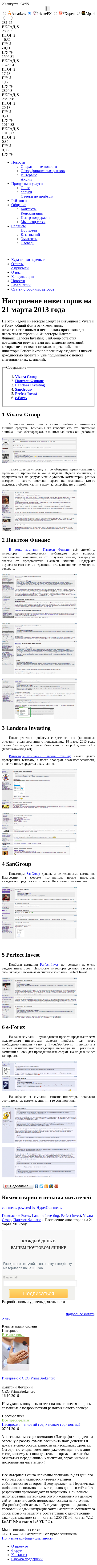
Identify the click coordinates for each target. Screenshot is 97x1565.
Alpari (90, 14)
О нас (25, 188)
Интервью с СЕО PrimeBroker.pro (28, 1378)
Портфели (29, 230)
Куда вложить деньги (28, 260)
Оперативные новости (39, 167)
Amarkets (19, 14)
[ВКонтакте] (36, 1186)
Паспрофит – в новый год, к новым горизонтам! (41, 1424)
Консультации (32, 213)
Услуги (26, 192)
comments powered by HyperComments (32, 1207)
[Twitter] (41, 1186)
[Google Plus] (56, 1186)
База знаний (30, 235)
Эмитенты (29, 239)
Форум (16, 1550)
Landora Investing (45, 1216)
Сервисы (18, 226)
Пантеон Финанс (27, 1220)
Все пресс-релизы (16, 1420)
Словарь (27, 243)
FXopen (68, 14)
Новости (18, 162)
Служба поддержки (27, 1559)
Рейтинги (19, 201)
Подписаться (38, 1293)
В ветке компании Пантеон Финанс (39, 549)
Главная (8, 1216)
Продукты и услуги (27, 184)
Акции (26, 179)
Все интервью (13, 1335)
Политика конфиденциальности (27, 1538)
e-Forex (24, 1216)
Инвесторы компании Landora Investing (40, 756)
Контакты (28, 209)
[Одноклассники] (46, 1186)
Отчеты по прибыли (37, 196)
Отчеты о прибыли (20, 266)
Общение (18, 205)
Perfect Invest (49, 964)
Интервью (29, 175)
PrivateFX (44, 14)
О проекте (19, 1546)
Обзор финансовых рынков (43, 171)
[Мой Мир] (51, 1186)
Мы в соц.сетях (33, 222)
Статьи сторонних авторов (32, 289)
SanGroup (33, 874)
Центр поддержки (35, 218)
